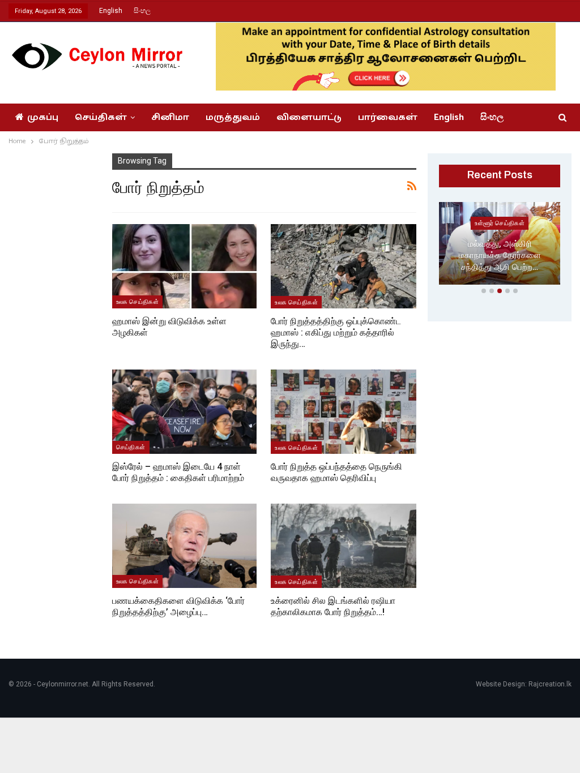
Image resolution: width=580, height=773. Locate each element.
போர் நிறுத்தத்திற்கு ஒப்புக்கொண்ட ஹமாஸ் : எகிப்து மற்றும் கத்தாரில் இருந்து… (336, 332)
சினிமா (170, 117)
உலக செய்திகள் (137, 301)
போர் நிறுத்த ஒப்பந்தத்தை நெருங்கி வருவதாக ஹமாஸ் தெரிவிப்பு (336, 472)
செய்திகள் (101, 117)
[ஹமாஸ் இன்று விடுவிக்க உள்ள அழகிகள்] (184, 266)
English (110, 11)
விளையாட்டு (309, 117)
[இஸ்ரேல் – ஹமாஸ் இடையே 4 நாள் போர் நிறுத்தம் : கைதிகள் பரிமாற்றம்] (184, 411)
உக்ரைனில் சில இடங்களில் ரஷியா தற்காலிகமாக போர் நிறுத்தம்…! (333, 606)
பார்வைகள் (387, 117)
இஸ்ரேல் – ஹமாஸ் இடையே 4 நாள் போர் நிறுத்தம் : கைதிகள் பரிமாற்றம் (178, 472)
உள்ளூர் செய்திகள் (499, 223)
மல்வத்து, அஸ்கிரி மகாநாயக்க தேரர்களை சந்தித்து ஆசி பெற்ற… (500, 255)
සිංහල (142, 11)
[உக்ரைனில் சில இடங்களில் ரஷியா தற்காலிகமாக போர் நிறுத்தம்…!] (343, 546)
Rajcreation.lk (550, 684)
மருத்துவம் (233, 117)
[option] (499, 245)
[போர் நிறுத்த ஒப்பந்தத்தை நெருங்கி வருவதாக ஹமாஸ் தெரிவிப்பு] (343, 412)
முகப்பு (42, 117)
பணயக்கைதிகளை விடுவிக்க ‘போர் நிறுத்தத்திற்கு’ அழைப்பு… (178, 606)
